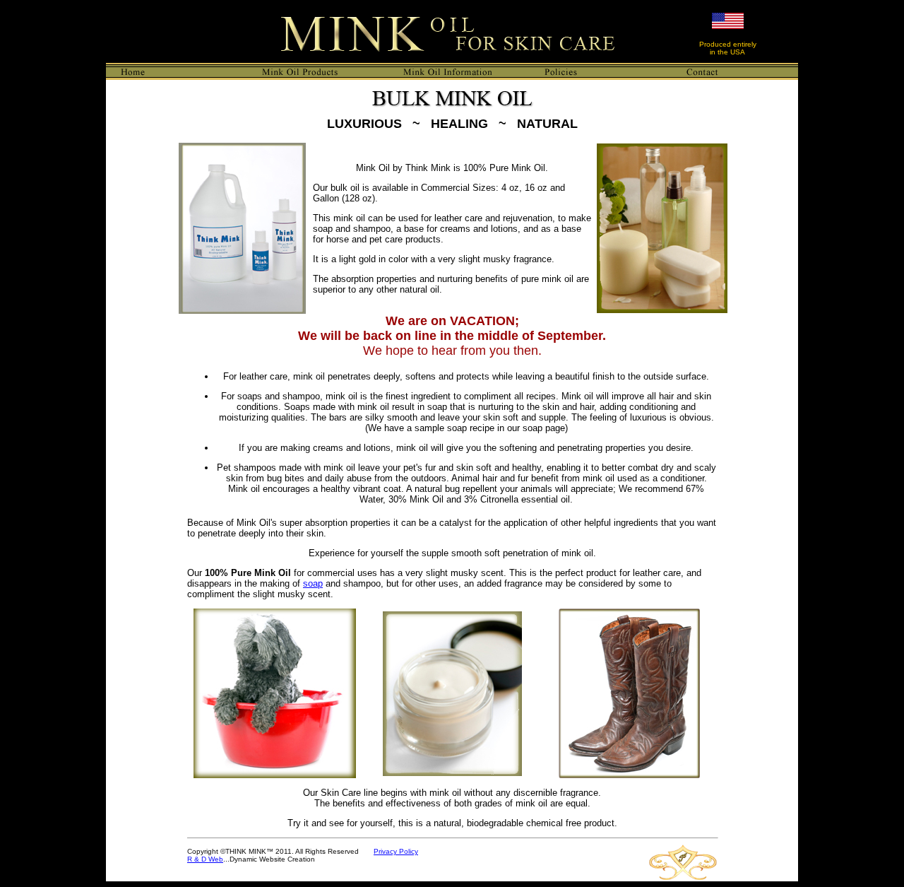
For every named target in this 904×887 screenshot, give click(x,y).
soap (313, 583)
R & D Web (205, 859)
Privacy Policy (396, 851)
